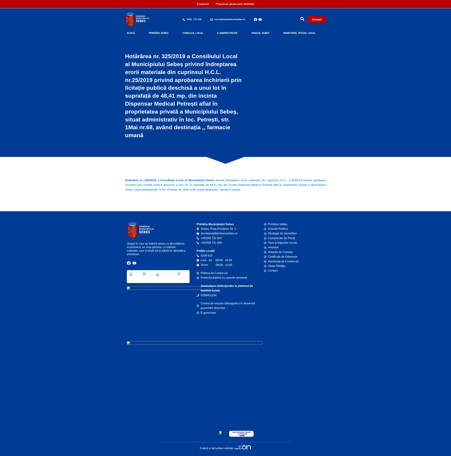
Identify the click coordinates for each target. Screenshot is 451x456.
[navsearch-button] (302, 19)
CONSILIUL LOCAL (193, 33)
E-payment (203, 4)
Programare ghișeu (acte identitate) (235, 4)
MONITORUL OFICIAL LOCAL (299, 33)
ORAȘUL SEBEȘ (260, 33)
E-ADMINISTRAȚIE (227, 33)
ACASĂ (131, 33)
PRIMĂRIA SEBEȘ (159, 33)
